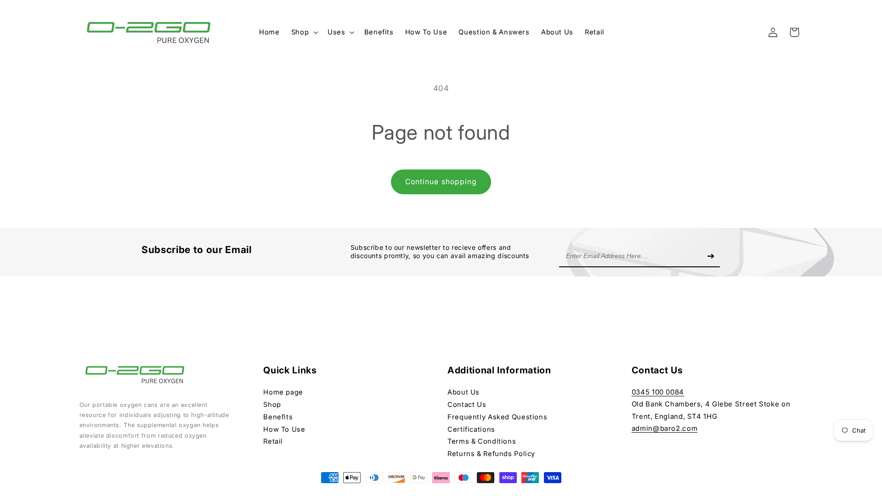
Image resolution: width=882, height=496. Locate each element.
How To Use (284, 429)
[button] (303, 32)
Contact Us (466, 404)
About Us (463, 392)
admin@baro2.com (664, 428)
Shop (272, 404)
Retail (273, 441)
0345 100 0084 (658, 392)
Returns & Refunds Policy (491, 454)
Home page (283, 392)
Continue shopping (441, 181)
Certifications (471, 429)
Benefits (278, 417)
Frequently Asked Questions (497, 417)
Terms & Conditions (481, 441)
